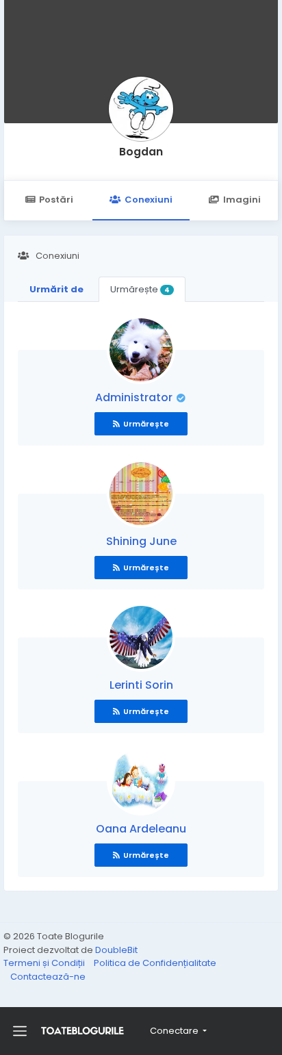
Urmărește (140, 289)
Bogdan (141, 151)
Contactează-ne (48, 976)
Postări (56, 199)
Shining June (141, 541)
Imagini (242, 199)
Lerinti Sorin (141, 685)
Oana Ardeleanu (141, 829)
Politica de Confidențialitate (155, 962)
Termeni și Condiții (45, 962)
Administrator (135, 397)
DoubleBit (116, 949)
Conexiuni (148, 199)
